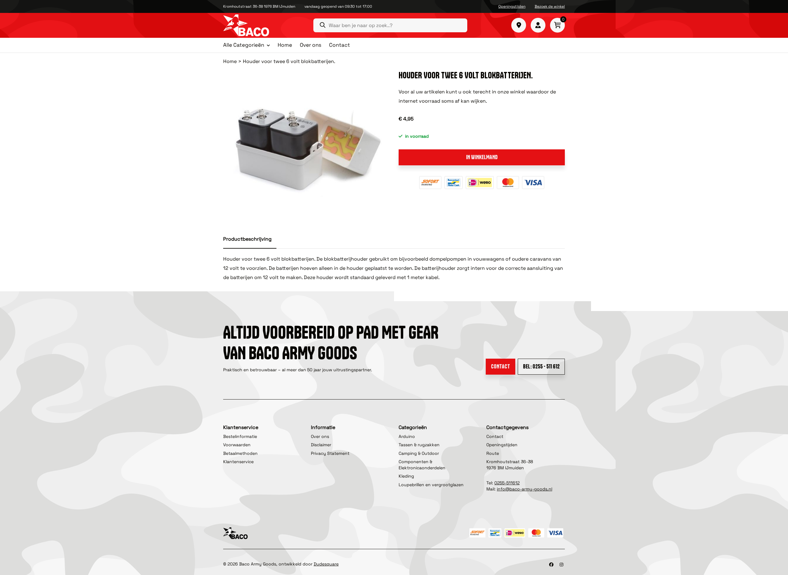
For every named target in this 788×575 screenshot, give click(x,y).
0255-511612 (507, 483)
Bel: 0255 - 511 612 (541, 366)
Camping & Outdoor (419, 453)
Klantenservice (238, 461)
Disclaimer (321, 444)
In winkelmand (482, 157)
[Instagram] (561, 564)
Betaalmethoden (240, 453)
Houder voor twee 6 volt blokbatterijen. (289, 61)
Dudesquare (326, 564)
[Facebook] (551, 564)
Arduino (407, 436)
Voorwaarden (237, 444)
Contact (339, 44)
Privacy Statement (330, 453)
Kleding (406, 476)
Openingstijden (511, 6)
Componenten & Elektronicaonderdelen (422, 465)
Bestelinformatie (240, 436)
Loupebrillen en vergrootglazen (431, 484)
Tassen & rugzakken (419, 444)
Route (492, 453)
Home (285, 44)
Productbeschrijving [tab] (247, 239)
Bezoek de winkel (550, 6)
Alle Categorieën (243, 45)
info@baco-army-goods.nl (524, 489)
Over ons (310, 44)
